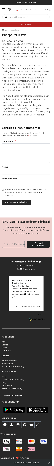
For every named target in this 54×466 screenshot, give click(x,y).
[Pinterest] (24, 424)
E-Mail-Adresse (10, 178)
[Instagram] (18, 424)
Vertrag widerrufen (13, 395)
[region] (26, 293)
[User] (11, 424)
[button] (47, 9)
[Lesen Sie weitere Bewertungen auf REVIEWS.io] (37, 319)
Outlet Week (26, 24)
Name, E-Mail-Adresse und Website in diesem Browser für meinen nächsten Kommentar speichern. (26, 192)
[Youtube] (31, 424)
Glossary (5, 30)
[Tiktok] (37, 424)
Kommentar (9, 141)
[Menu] (6, 9)
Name (5, 167)
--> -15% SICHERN (38, 244)
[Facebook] (5, 424)
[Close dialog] (49, 463)
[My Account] (9, 9)
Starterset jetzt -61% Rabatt (26, 463)
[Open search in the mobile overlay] (26, 17)
